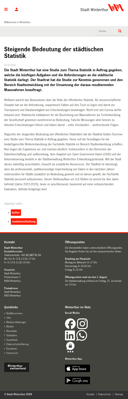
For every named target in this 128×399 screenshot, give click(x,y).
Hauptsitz (9, 269)
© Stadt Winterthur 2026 (18, 394)
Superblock (12, 339)
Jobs (8, 317)
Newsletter (11, 331)
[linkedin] (70, 339)
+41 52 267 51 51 (30, 255)
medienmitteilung (24, 221)
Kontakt (90, 394)
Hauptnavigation (6, 9)
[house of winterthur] (16, 371)
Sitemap (119, 394)
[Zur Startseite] (80, 7)
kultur (16, 212)
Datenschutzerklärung (17, 344)
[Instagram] (82, 328)
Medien (10, 326)
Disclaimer (11, 348)
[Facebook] (71, 328)
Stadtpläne (11, 335)
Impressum (12, 353)
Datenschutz (104, 394)
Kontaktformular (13, 251)
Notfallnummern (14, 313)
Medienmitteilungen (16, 322)
